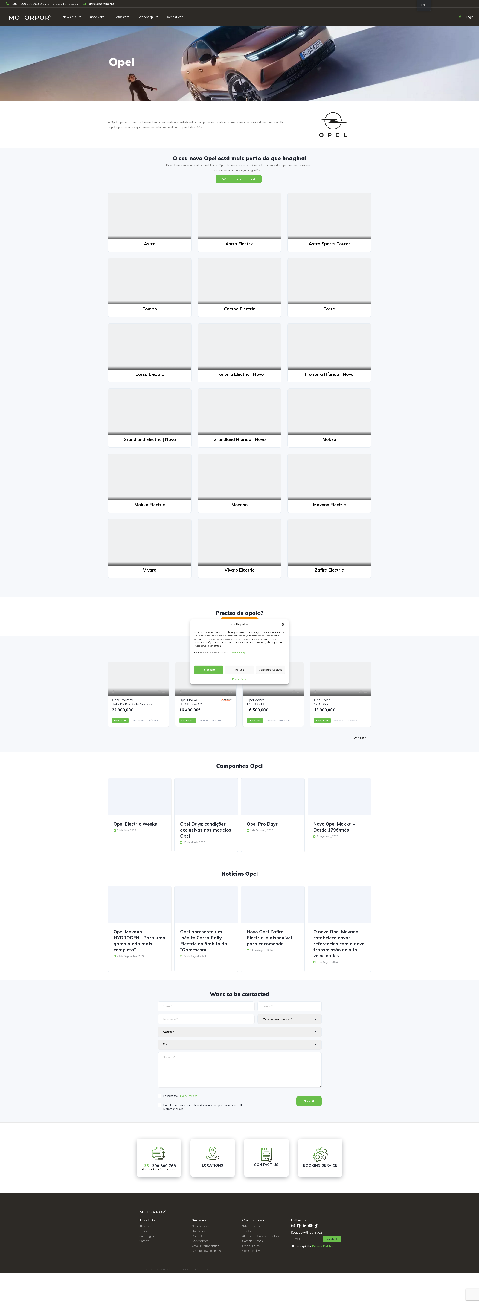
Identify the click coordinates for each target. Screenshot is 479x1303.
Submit (309, 1101)
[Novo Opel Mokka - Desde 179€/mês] (339, 796)
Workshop (145, 17)
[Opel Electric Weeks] (139, 796)
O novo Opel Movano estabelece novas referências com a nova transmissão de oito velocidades (339, 943)
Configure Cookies (270, 669)
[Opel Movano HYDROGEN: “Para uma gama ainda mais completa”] (139, 904)
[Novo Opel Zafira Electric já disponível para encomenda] (272, 904)
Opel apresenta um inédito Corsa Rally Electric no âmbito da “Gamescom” (203, 941)
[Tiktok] (316, 1226)
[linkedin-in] (304, 1226)
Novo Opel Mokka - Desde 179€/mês (334, 827)
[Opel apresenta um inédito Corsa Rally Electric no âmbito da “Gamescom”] (206, 904)
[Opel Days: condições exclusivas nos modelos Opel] (206, 796)
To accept (208, 669)
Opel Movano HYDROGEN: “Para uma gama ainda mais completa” (139, 941)
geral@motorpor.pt (101, 4)
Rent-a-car (175, 17)
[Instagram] (293, 1226)
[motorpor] (30, 17)
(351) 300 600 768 (25, 4)
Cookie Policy (238, 652)
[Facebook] (299, 1226)
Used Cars (97, 17)
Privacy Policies (188, 1096)
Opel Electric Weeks (135, 824)
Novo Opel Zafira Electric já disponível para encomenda (269, 938)
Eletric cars (121, 17)
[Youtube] (310, 1226)
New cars (69, 17)
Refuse (239, 669)
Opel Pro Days (262, 824)
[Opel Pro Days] (272, 796)
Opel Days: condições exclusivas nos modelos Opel (205, 830)
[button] (283, 624)
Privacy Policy (239, 678)
